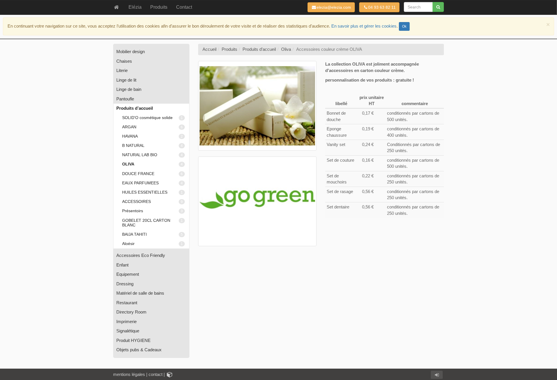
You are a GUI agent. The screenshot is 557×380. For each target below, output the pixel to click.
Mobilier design (130, 51)
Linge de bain (128, 89)
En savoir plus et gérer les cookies (364, 26)
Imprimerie (126, 321)
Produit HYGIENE (133, 340)
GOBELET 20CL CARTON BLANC (152, 222)
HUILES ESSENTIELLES (152, 192)
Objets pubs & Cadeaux (139, 349)
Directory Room (131, 311)
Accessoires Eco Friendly (140, 255)
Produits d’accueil (134, 108)
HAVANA (152, 136)
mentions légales (129, 374)
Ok (404, 26)
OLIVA (152, 164)
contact (155, 374)
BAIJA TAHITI (152, 234)
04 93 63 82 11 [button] (382, 7)
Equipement (127, 274)
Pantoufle (125, 98)
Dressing (124, 283)
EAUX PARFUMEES (152, 183)
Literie (122, 70)
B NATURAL (152, 145)
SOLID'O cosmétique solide (152, 118)
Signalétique (127, 330)
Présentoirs (152, 211)
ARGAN (152, 127)
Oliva (286, 49)
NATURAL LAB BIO (152, 155)
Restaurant (126, 302)
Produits (229, 49)
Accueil (209, 49)
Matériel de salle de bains (140, 293)
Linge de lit (126, 80)
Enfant (122, 264)
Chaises (124, 61)
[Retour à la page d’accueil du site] (116, 7)
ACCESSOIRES (152, 201)
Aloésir (152, 244)
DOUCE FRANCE (152, 174)
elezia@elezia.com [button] (334, 7)
